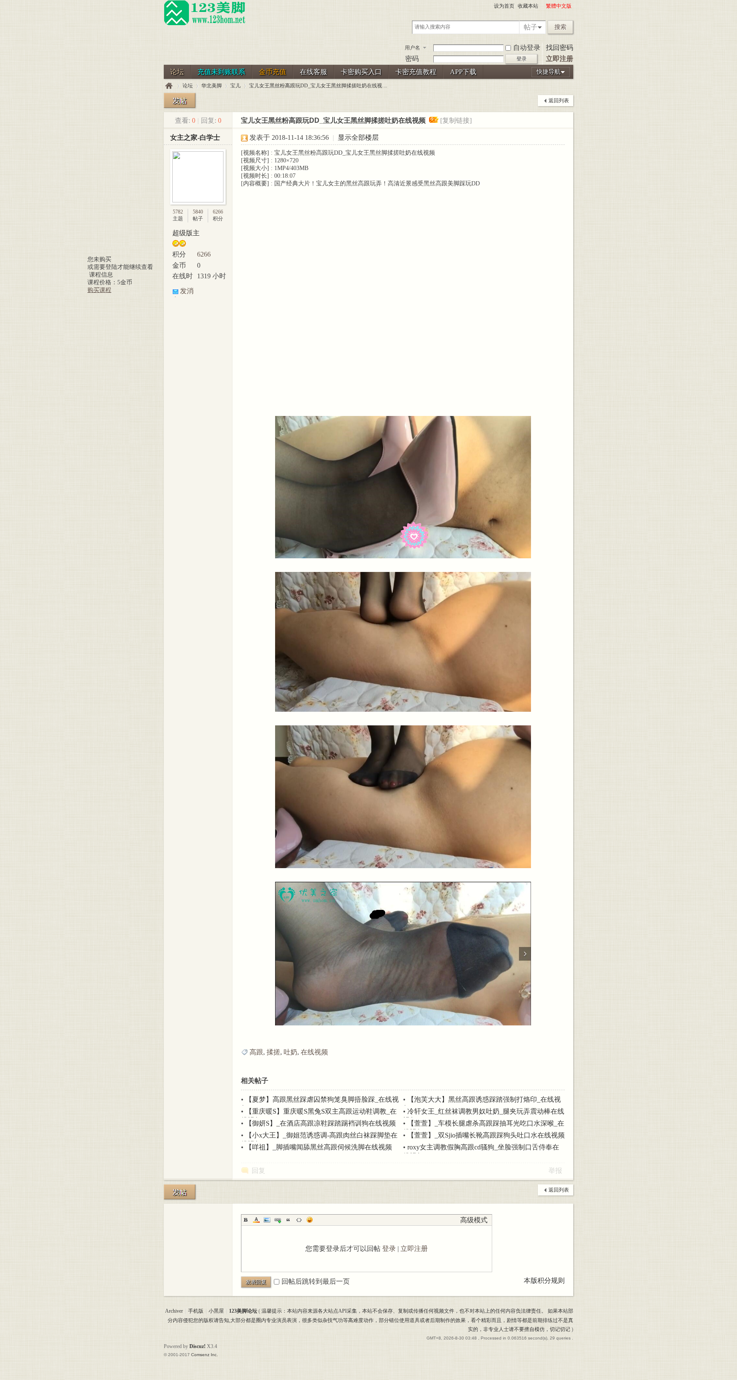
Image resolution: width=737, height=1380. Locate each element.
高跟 (256, 1052)
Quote (288, 1219)
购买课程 (99, 290)
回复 (258, 1170)
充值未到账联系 (221, 71)
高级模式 (473, 1220)
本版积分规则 (544, 1280)
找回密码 (559, 47)
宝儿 (235, 86)
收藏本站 (528, 6)
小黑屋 (216, 1311)
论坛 (177, 71)
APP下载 (463, 71)
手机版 (195, 1311)
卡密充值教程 (415, 71)
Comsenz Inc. (204, 1354)
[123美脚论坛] (205, 24)
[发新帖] (179, 100)
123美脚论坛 (169, 86)
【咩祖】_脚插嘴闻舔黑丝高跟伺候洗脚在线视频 (318, 1147)
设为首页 (504, 6)
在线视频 (314, 1052)
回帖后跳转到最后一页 (315, 1281)
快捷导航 (548, 72)
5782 (178, 212)
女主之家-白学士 (195, 137)
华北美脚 (211, 86)
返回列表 (558, 101)
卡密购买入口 (361, 71)
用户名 (412, 48)
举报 (555, 1170)
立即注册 (559, 58)
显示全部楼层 (358, 137)
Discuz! (197, 1346)
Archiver (174, 1311)
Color (256, 1219)
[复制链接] (456, 120)
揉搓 (273, 1052)
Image (267, 1219)
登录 (389, 1248)
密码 (412, 58)
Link (277, 1219)
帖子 (530, 27)
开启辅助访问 (542, 6)
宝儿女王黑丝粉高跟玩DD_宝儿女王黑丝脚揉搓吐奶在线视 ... (318, 86)
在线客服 (313, 71)
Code (299, 1219)
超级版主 (186, 233)
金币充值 (272, 71)
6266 (218, 212)
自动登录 (526, 47)
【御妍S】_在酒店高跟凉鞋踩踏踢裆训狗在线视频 (320, 1123)
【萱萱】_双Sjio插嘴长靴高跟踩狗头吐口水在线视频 (486, 1135)
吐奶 (290, 1052)
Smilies (309, 1219)
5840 (198, 212)
